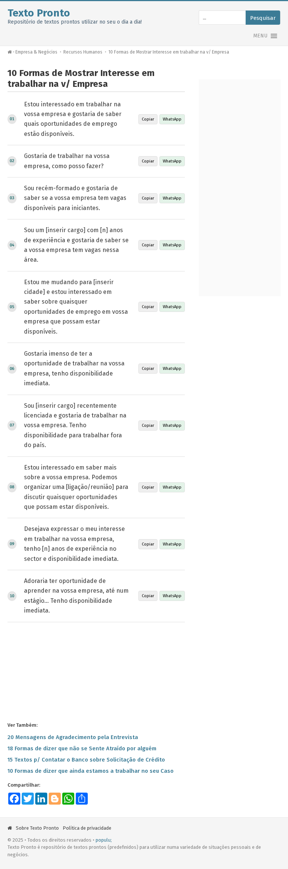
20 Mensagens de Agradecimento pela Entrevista (73, 737)
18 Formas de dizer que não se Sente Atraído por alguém (82, 748)
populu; (104, 840)
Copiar (148, 119)
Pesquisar (263, 18)
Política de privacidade (87, 828)
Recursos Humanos (82, 52)
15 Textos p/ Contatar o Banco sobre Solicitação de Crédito (86, 759)
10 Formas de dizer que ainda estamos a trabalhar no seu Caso (91, 771)
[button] (260, 35)
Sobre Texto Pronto (37, 828)
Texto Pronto (39, 13)
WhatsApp (172, 119)
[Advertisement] (96, 671)
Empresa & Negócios (36, 52)
